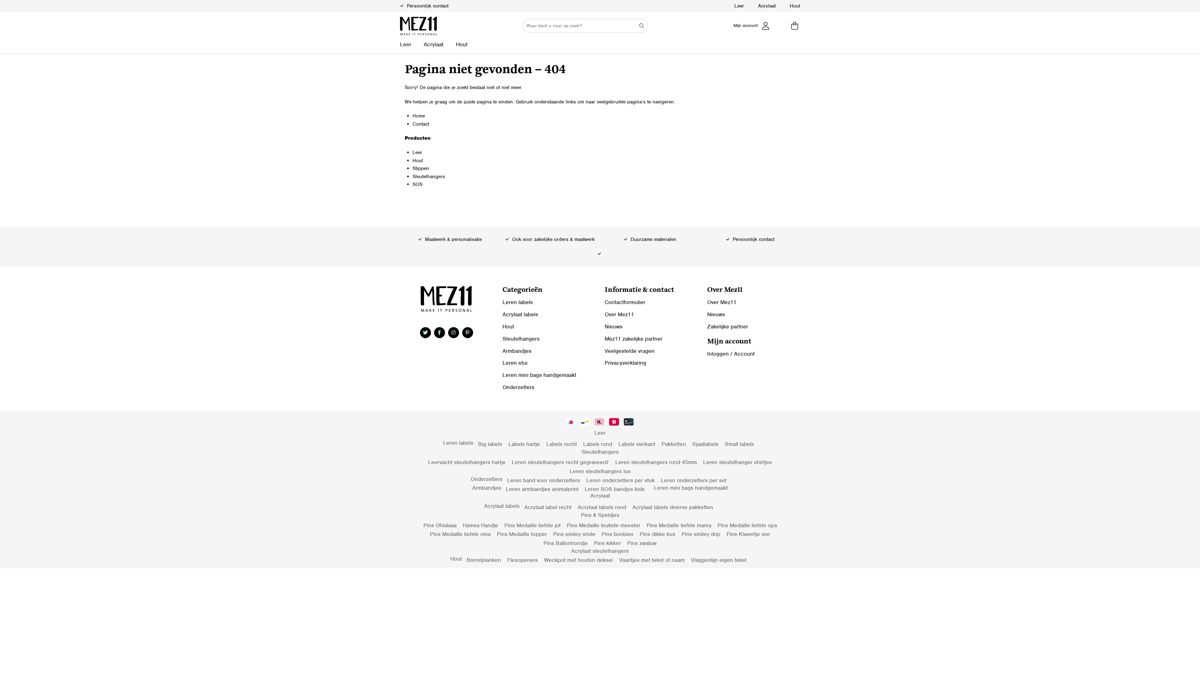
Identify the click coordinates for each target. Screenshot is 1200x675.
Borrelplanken (484, 560)
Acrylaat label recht (548, 507)
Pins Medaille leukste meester (603, 525)
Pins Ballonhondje (565, 543)
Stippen (420, 168)
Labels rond (597, 444)
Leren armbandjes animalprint (542, 489)
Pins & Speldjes (600, 515)
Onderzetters (518, 387)
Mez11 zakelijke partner (633, 338)
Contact (420, 124)
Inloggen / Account (731, 353)
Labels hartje (524, 444)
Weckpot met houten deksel (578, 560)
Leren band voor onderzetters (543, 480)
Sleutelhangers (428, 176)
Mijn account (745, 25)
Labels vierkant (636, 444)
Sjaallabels (705, 444)
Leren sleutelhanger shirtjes (737, 462)
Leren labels (517, 302)
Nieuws (613, 326)
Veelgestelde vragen (630, 351)
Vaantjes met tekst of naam (652, 560)
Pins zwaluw (642, 543)
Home (418, 116)
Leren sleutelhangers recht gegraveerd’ (560, 462)
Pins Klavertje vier (748, 534)
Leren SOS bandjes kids (615, 489)
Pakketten (674, 444)
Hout (795, 6)
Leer (739, 6)
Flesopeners (522, 560)
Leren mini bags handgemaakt (539, 375)
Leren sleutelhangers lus (600, 471)
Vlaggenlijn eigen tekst (719, 560)
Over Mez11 (619, 314)
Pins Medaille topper (522, 534)
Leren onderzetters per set (694, 480)
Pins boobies (617, 534)
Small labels (739, 444)
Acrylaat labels (520, 314)
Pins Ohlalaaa (440, 525)
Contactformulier (625, 302)
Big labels (490, 444)
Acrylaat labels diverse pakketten (672, 507)
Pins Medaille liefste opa (747, 525)
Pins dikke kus (657, 534)
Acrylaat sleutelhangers (600, 551)
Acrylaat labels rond (602, 507)
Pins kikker (607, 543)
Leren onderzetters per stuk (620, 480)
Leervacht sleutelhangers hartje (467, 462)
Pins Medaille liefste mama (679, 525)
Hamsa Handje (480, 525)
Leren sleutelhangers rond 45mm (656, 462)
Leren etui (515, 362)
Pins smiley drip (701, 534)
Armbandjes (517, 351)
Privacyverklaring (625, 362)
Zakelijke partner (727, 326)
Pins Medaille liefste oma (460, 534)
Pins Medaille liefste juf (532, 525)
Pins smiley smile (574, 534)
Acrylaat (767, 6)
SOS (417, 184)
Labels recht (561, 444)
